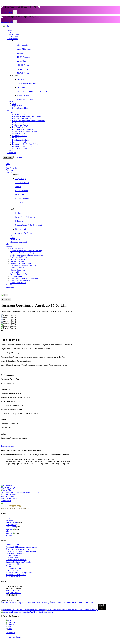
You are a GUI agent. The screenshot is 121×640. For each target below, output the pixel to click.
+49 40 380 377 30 (13, 591)
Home (9, 30)
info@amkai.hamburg (14, 593)
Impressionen (17, 106)
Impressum (10, 635)
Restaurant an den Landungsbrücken (25, 144)
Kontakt (10, 151)
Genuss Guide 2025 (19, 114)
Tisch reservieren (7, 446)
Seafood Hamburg (19, 133)
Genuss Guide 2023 (19, 136)
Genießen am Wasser (20, 125)
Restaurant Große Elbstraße (22, 146)
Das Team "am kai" (19, 127)
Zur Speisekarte (7, 12)
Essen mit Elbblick (19, 142)
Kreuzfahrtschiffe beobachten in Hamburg (28, 116)
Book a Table (11, 595)
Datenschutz (10, 633)
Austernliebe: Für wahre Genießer (25, 131)
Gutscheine (11, 153)
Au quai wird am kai (20, 148)
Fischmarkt (16, 138)
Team (14, 104)
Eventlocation (12, 39)
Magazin (10, 112)
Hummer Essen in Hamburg (22, 129)
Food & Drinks (13, 34)
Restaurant (11, 32)
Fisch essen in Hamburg (21, 123)
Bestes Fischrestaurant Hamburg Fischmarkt (28, 121)
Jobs (9, 110)
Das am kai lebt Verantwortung (23, 119)
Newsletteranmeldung (20, 108)
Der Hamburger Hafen (20, 140)
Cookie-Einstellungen (14, 637)
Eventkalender (12, 37)
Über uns (10, 101)
